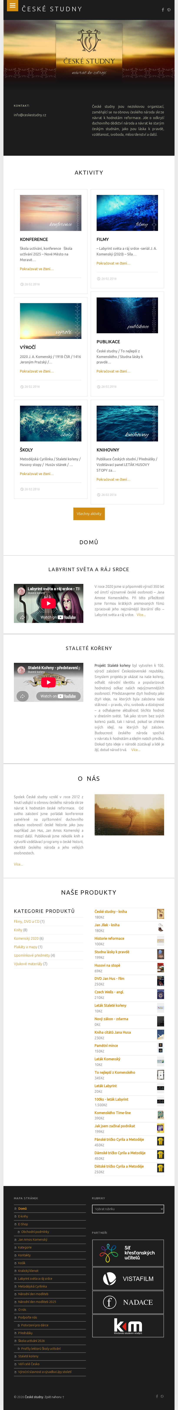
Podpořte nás (27, 1317)
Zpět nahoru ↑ (54, 1397)
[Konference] (50, 197)
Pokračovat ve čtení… (37, 269)
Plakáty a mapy (25, 947)
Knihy (18, 930)
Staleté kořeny (89, 648)
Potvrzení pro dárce (34, 1325)
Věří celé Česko (29, 1364)
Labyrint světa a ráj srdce (88, 569)
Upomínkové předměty (32, 955)
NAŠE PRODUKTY (89, 892)
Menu (12, 5)
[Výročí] (50, 306)
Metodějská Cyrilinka (32, 1286)
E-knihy (23, 1216)
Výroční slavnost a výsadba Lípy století (44, 1372)
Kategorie (25, 1247)
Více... (141, 615)
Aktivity (89, 172)
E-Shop (23, 1224)
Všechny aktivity (89, 514)
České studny (34, 1397)
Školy (26, 450)
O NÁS (89, 778)
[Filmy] (127, 197)
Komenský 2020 (26, 938)
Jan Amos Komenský (32, 1239)
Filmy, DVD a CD (27, 921)
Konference (34, 239)
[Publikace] (127, 300)
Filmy (103, 239)
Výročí (28, 347)
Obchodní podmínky (35, 1232)
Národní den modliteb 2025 (37, 1302)
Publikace (108, 341)
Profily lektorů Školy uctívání (41, 1348)
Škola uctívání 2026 (31, 1341)
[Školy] (50, 408)
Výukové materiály (28, 964)
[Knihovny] (127, 408)
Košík (21, 1263)
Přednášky (25, 1333)
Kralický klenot (28, 1271)
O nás (22, 1309)
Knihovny (108, 450)
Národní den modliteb (33, 1294)
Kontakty (24, 1255)
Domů (22, 1208)
